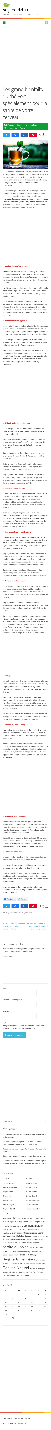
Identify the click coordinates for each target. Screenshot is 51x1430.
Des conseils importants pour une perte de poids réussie (24, 1156)
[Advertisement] (25, 53)
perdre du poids (16, 1246)
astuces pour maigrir (13, 1221)
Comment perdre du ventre (16, 1229)
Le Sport (6, 1179)
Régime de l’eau (17, 1263)
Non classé (29, 1179)
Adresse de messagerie (12, 999)
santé (12, 1275)
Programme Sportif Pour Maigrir (31, 1251)
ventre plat (25, 1275)
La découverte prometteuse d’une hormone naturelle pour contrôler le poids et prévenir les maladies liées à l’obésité (24, 1162)
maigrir (22, 1239)
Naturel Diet (22, 1423)
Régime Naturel (16, 9)
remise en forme (26, 1254)
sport (17, 1275)
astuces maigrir (9, 1217)
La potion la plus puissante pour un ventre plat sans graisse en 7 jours (14, 926)
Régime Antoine (31, 1187)
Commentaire (8, 956)
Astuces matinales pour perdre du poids (31, 1218)
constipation (7, 1233)
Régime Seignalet (9, 1204)
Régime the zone (32, 1204)
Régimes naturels (16, 1272)
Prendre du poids (9, 1183)
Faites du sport (25, 1236)
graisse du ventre (38, 1236)
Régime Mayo (8, 1196)
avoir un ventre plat (32, 1221)
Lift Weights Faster (12, 1239)
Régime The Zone (29, 1272)
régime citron (7, 1263)
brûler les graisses (14, 1226)
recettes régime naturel (11, 1255)
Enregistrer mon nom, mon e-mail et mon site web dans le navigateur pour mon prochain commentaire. (24, 1027)
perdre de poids (19, 1242)
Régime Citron (8, 1191)
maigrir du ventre (33, 1239)
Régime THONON (9, 1209)
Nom (5, 988)
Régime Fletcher (31, 1191)
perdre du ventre (36, 1247)
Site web (6, 1011)
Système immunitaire (33, 1209)
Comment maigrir (32, 1225)
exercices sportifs (11, 1235)
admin (14, 125)
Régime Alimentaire (13, 912)
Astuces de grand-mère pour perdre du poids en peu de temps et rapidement (37, 926)
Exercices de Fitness (20, 1232)
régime (35, 1255)
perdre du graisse (32, 1242)
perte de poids (10, 1251)
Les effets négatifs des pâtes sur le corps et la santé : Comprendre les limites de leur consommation (23, 1143)
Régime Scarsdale (32, 1200)
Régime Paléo (8, 1200)
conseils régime (35, 1229)
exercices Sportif (36, 1232)
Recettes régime (31, 1183)
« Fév (12, 1318)
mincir (10, 1242)
